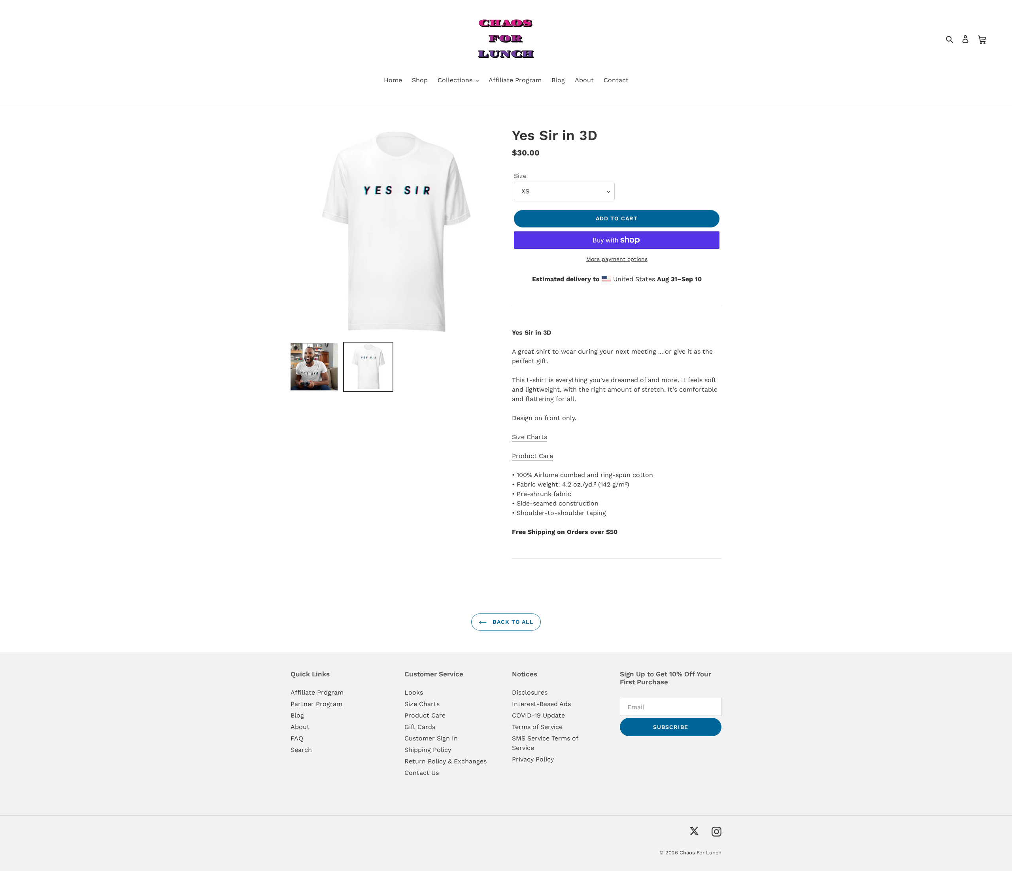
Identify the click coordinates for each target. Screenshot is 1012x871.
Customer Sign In (431, 738)
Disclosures (530, 692)
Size (520, 176)
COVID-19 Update (538, 715)
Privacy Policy (533, 759)
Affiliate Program (317, 692)
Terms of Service (537, 727)
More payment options (617, 259)
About (300, 727)
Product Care (532, 456)
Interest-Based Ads (541, 704)
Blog (297, 715)
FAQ (297, 738)
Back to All (512, 622)
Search (301, 750)
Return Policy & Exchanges (445, 761)
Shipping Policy (427, 750)
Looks (413, 692)
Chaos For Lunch (700, 853)
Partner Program (316, 704)
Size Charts (529, 437)
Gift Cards (419, 727)
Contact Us (421, 772)
